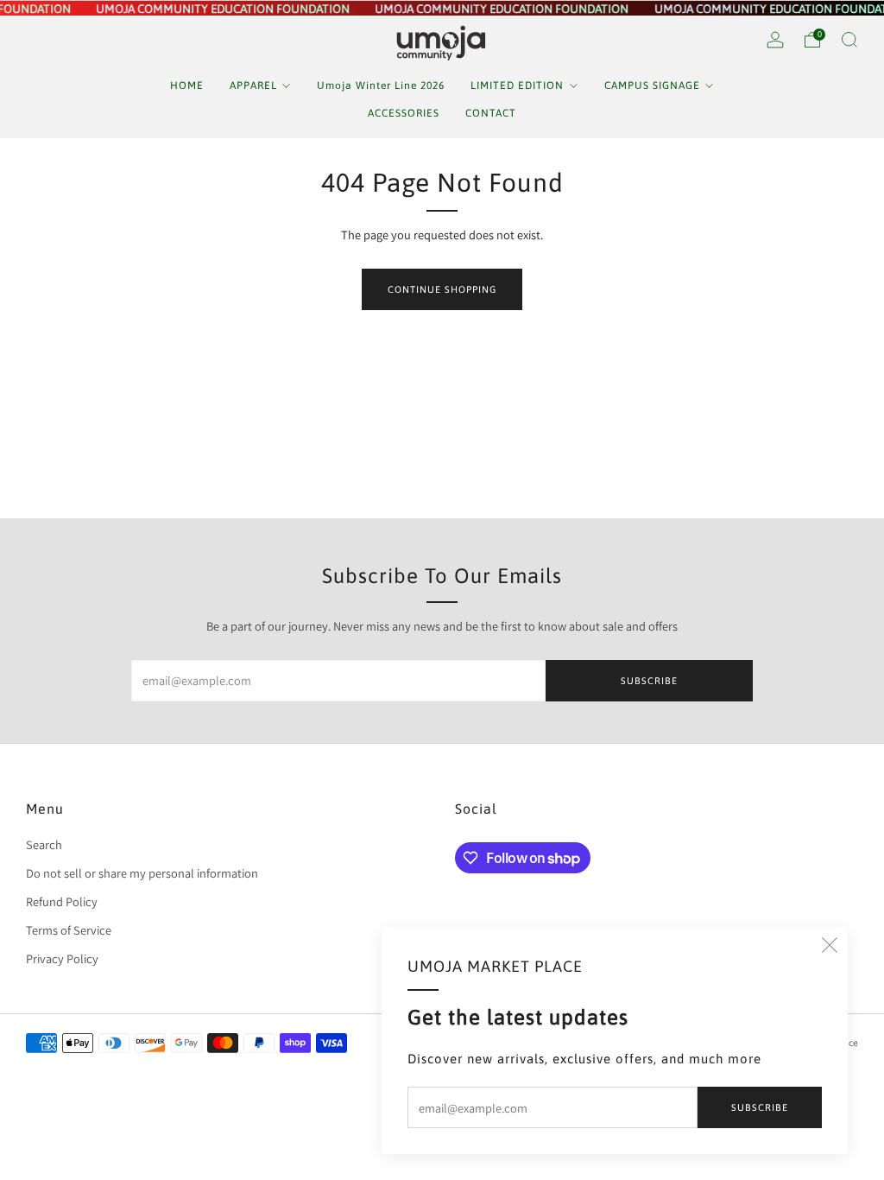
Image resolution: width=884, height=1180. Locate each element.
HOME (187, 85)
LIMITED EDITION (517, 85)
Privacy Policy (62, 958)
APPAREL (253, 85)
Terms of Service (68, 930)
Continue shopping (442, 289)
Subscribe (759, 1107)
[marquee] (442, 8)
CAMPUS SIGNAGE (652, 85)
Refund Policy (62, 901)
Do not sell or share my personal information (142, 873)
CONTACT (490, 113)
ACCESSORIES (403, 113)
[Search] (849, 39)
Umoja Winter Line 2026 (381, 85)
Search (44, 844)
